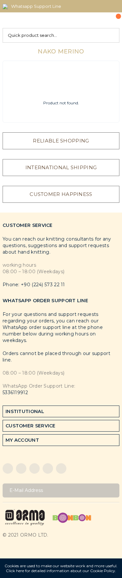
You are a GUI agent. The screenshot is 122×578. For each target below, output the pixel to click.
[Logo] (25, 516)
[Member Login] (99, 20)
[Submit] (112, 490)
